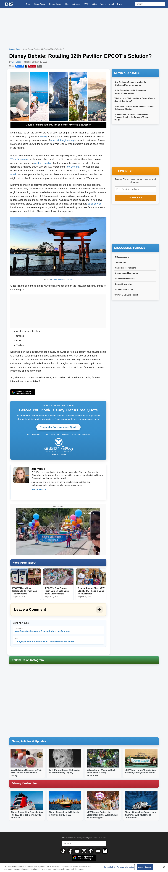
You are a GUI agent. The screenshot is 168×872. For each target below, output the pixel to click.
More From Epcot (24, 562)
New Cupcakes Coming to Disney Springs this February (42, 629)
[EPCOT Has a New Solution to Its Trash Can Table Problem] (25, 576)
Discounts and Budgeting (126, 273)
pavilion (48, 163)
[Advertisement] (58, 310)
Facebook (19, 66)
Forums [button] (102, 4)
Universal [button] (76, 4)
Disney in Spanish (99, 838)
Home (11, 49)
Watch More (88, 513)
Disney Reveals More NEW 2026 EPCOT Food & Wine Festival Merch (91, 591)
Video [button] (94, 4)
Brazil (13, 174)
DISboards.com (121, 257)
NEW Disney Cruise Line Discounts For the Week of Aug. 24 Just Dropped (102, 815)
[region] (84, 867)
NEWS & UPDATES (127, 73)
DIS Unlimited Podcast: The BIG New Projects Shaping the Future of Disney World (131, 117)
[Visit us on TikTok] (63, 851)
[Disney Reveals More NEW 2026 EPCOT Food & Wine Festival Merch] (91, 576)
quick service (94, 203)
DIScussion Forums (69, 838)
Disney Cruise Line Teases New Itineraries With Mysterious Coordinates (140, 815)
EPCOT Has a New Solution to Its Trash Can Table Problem (24, 591)
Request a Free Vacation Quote (58, 427)
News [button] (28, 4)
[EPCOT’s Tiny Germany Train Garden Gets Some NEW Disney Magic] (58, 576)
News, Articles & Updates (29, 741)
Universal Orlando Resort (126, 295)
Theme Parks (120, 262)
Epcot (18, 49)
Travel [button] (119, 4)
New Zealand (72, 166)
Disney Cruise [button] (55, 4)
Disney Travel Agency (84, 838)
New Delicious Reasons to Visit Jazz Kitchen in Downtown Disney (25, 773)
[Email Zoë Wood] (34, 495)
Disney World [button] (39, 4)
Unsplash (69, 279)
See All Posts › (39, 489)
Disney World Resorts (124, 278)
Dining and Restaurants (125, 268)
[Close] (164, 867)
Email (39, 66)
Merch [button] (111, 4)
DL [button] (66, 4)
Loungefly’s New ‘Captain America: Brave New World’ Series (44, 640)
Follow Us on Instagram (28, 660)
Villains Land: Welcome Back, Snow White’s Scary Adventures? (101, 773)
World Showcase (19, 159)
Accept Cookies (144, 867)
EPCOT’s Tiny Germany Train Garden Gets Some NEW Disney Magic (57, 591)
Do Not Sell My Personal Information (119, 867)
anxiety (44, 136)
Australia (38, 163)
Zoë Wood (16, 62)
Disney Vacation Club (124, 289)
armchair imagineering (62, 140)
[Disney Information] (9, 4)
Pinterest (32, 66)
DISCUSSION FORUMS (130, 247)
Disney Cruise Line (123, 284)
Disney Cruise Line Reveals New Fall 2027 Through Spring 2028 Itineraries (26, 815)
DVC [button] (86, 4)
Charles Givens (57, 279)
